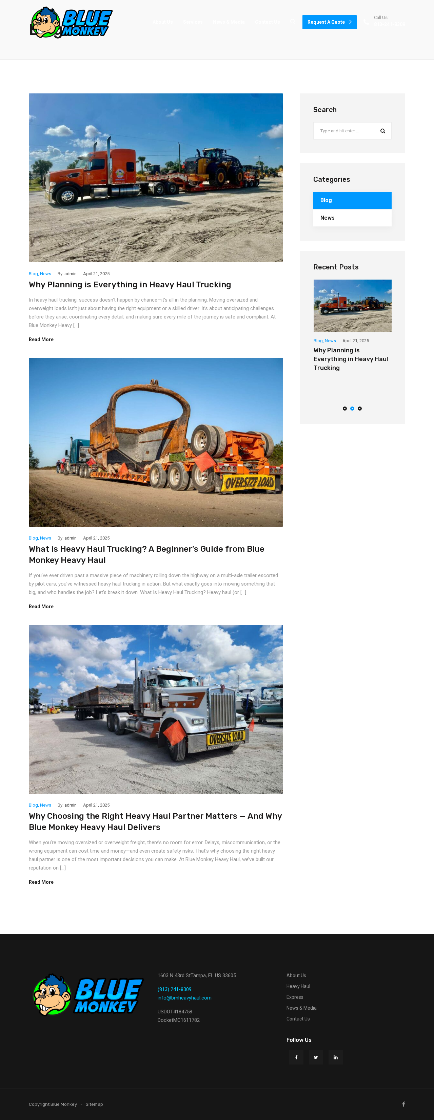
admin (70, 273)
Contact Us (267, 22)
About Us (163, 22)
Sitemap (94, 1104)
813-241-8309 (389, 24)
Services (193, 22)
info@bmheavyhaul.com (185, 998)
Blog (33, 273)
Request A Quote (326, 22)
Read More (41, 339)
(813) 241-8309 (175, 989)
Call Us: (381, 17)
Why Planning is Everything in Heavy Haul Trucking (130, 284)
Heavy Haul (298, 986)
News (45, 273)
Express (295, 997)
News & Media (229, 22)
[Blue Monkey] (72, 22)
